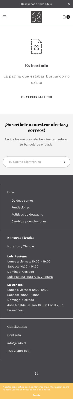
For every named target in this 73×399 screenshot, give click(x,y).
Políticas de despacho (27, 214)
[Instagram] (36, 373)
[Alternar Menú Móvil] (7, 17)
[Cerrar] (69, 4)
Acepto (36, 395)
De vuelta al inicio (36, 97)
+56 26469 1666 (19, 351)
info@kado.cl (16, 343)
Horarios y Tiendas (20, 246)
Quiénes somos (22, 200)
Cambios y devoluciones (28, 221)
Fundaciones (20, 207)
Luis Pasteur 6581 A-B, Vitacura (30, 276)
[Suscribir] (65, 161)
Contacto (14, 335)
